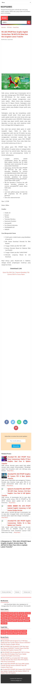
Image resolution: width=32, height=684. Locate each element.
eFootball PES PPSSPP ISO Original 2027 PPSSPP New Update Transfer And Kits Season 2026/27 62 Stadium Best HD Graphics (16, 671)
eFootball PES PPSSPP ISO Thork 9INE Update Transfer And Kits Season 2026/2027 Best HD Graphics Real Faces (15, 665)
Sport (14, 620)
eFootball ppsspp (13, 633)
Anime (16, 613)
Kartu (19, 615)
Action (3, 613)
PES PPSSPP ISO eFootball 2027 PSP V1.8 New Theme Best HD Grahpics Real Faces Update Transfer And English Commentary (15, 654)
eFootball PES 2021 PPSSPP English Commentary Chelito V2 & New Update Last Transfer (19, 523)
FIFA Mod (10, 630)
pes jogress (22, 633)
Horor (13, 615)
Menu (5, 18)
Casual (8, 615)
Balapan (27, 613)
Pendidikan (11, 618)
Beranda (17, 592)
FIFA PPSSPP (17, 630)
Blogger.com (18, 680)
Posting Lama (27, 592)
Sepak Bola (10, 39)
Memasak (3, 618)
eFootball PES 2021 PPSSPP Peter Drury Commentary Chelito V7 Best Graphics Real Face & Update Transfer (16, 460)
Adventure (10, 613)
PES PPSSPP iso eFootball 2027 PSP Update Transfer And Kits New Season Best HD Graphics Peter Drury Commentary (14, 659)
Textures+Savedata (20, 272)
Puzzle (18, 618)
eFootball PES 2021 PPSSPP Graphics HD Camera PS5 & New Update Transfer (19, 476)
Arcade (21, 613)
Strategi (20, 620)
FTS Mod (24, 630)
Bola (2, 615)
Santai (3, 620)
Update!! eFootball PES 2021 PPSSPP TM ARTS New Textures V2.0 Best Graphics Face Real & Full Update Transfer (16, 492)
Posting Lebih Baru (6, 592)
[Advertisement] (16, 57)
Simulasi (9, 620)
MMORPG (24, 615)
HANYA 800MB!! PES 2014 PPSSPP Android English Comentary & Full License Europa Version (19, 508)
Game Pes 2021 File (8, 272)
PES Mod (5, 39)
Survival (27, 620)
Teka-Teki (4, 623)
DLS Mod (3, 630)
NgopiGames (6, 6)
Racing (27, 618)
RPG (22, 618)
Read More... (11, 470)
